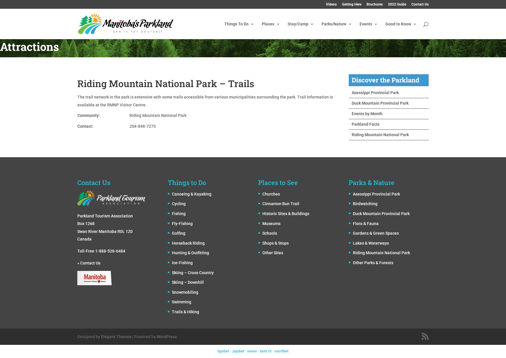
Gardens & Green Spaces (376, 233)
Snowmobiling (185, 292)
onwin (252, 351)
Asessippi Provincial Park (375, 92)
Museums (271, 223)
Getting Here (351, 4)
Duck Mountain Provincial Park (380, 103)
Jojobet (238, 351)
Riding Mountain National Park (380, 134)
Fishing (179, 213)
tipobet (223, 351)
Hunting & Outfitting (190, 252)
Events (366, 24)
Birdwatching (365, 203)
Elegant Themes (116, 336)
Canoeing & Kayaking (191, 194)
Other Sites (272, 252)
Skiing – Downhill (188, 282)
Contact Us (420, 4)
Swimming (181, 302)
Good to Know (398, 24)
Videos (331, 4)
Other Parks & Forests (373, 262)
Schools (269, 233)
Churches (271, 194)
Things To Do (236, 24)
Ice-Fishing (182, 262)
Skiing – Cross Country (193, 272)
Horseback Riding (188, 243)
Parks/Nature (334, 24)
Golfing (178, 233)
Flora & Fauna (366, 223)
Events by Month (367, 113)
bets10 (265, 351)
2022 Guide (397, 4)
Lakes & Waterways (371, 243)
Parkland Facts (366, 124)
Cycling (179, 203)
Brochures (375, 4)
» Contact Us (88, 263)
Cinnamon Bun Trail (280, 203)
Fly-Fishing (182, 223)
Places (268, 24)
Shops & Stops (275, 243)
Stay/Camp (298, 24)
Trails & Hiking (185, 311)
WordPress (167, 336)
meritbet (281, 351)
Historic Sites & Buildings (285, 213)
